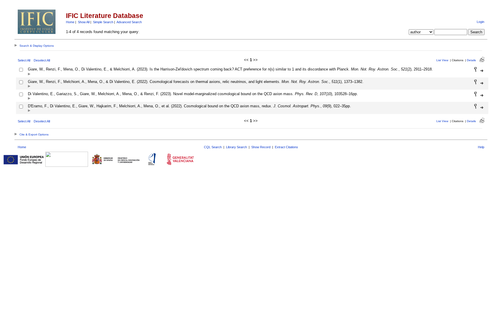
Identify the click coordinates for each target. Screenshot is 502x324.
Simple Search (103, 22)
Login (480, 21)
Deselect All (42, 60)
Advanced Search (129, 22)
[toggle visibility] (29, 74)
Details (471, 60)
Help (481, 147)
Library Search (236, 147)
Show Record (260, 147)
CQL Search (213, 147)
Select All (24, 60)
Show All (83, 22)
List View (442, 60)
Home (70, 22)
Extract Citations (286, 147)
